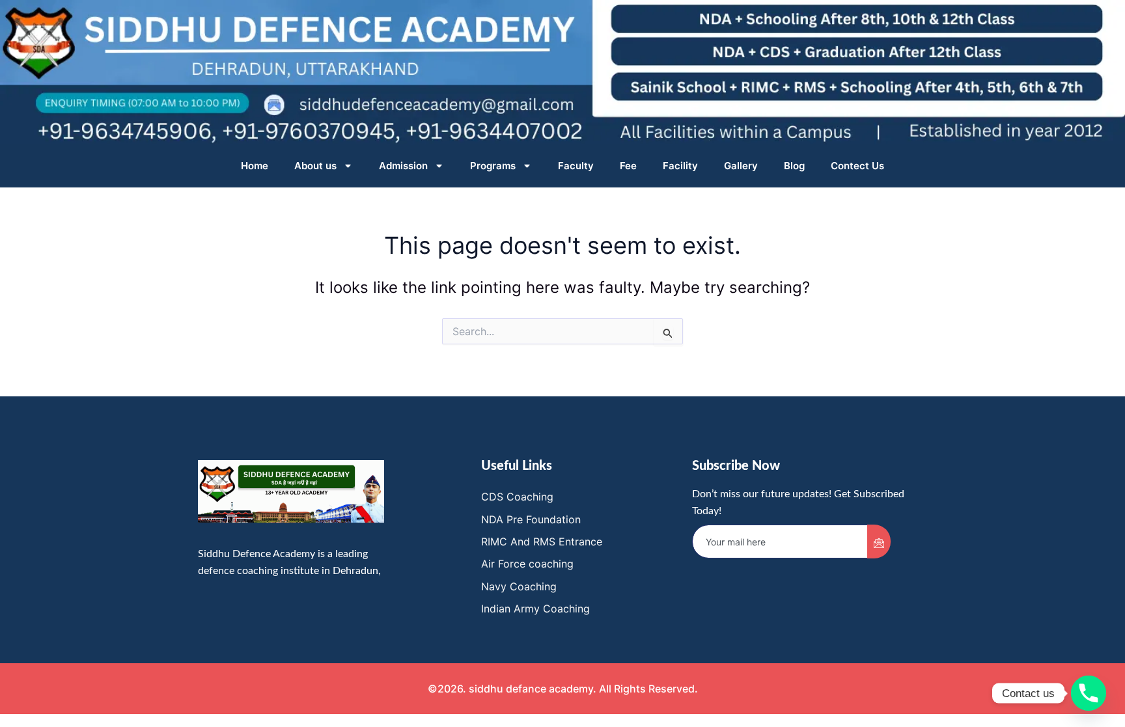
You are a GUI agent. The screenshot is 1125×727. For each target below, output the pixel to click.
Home (254, 165)
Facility (680, 165)
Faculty (576, 165)
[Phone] (1088, 693)
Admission (403, 165)
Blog (794, 165)
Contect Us (857, 165)
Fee (628, 165)
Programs (493, 165)
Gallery (741, 165)
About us (315, 165)
